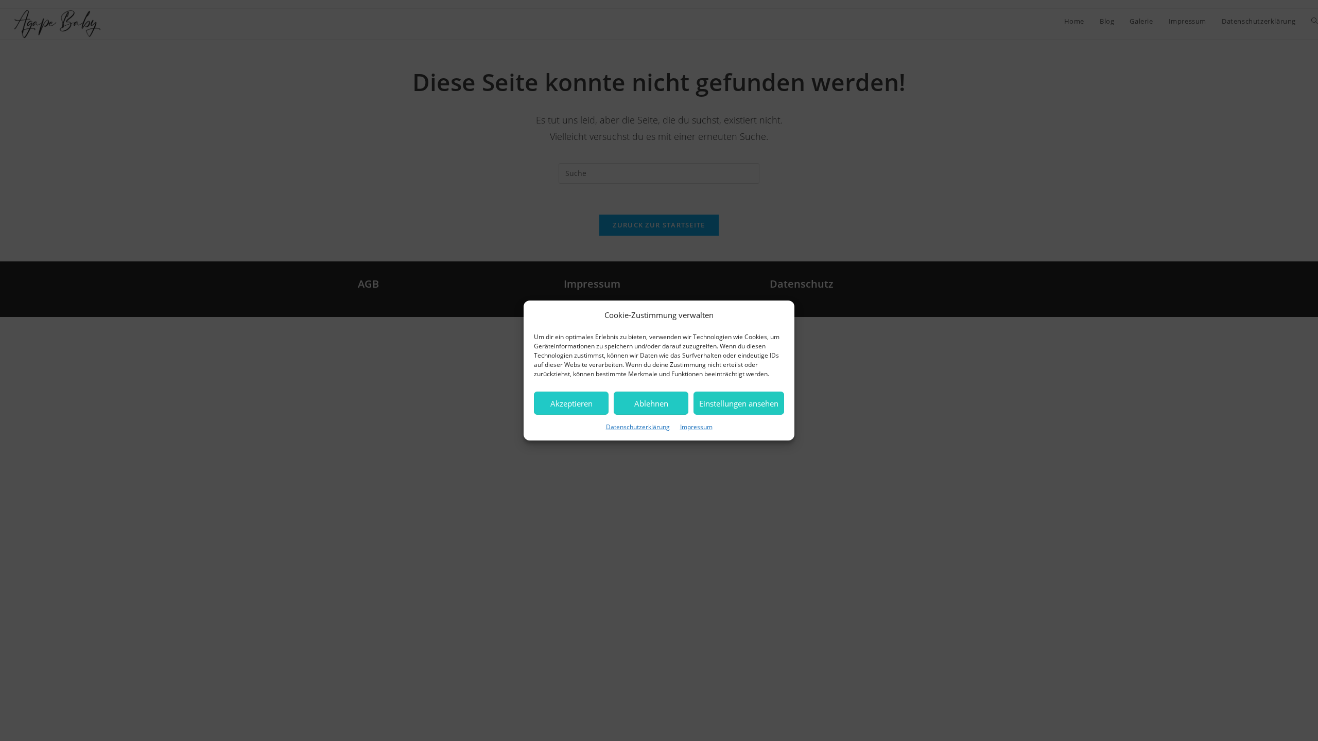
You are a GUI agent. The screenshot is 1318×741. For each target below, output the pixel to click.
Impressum (696, 426)
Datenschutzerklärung (638, 426)
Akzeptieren (571, 403)
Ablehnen (651, 403)
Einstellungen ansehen (738, 403)
